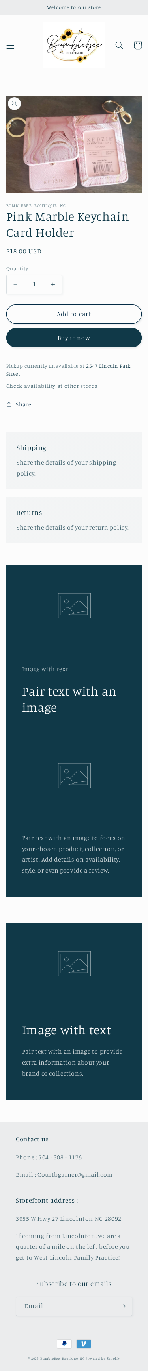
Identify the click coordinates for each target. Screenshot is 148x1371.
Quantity (17, 268)
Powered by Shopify (103, 1358)
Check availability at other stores (51, 385)
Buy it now (74, 337)
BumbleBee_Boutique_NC (62, 1358)
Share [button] (24, 404)
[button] (10, 45)
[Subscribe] (123, 1306)
